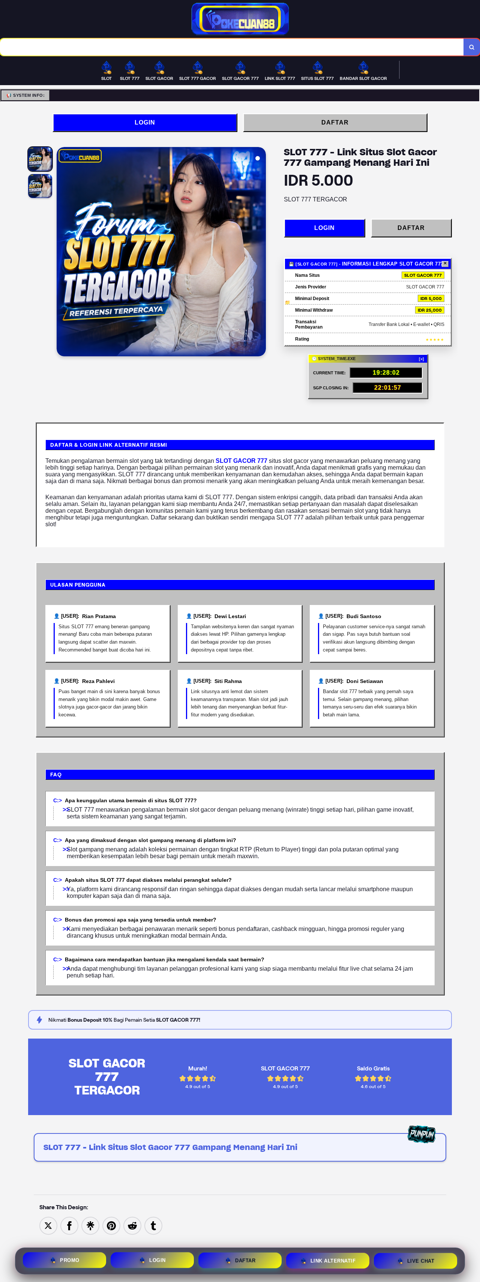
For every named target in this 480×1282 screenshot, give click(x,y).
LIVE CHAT (421, 1259)
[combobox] (232, 47)
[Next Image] (260, 253)
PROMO (70, 1259)
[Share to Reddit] (132, 1225)
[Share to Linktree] (90, 1225)
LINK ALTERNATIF (333, 1259)
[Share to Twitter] (48, 1225)
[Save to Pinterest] (111, 1225)
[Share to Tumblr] (153, 1225)
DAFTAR (335, 122)
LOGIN (145, 122)
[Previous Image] (63, 253)
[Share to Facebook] (69, 1225)
